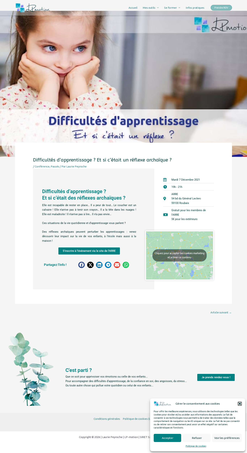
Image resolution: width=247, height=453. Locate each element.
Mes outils (149, 7)
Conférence (42, 166)
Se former (170, 7)
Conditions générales (107, 418)
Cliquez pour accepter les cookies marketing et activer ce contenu (180, 255)
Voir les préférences (227, 437)
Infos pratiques (195, 7)
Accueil (133, 7)
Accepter (167, 437)
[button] (240, 403)
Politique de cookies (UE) (138, 418)
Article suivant (221, 312)
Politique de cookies (196, 446)
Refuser (197, 437)
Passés (55, 166)
